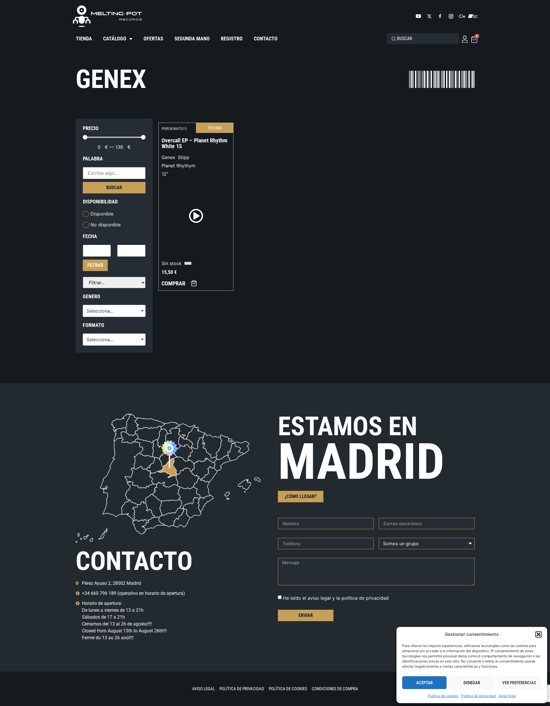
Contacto (266, 39)
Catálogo (114, 39)
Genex (168, 157)
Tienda (84, 39)
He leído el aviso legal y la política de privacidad (336, 598)
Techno (214, 128)
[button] (538, 634)
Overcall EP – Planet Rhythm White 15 (194, 143)
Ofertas (153, 39)
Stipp (183, 157)
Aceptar (424, 682)
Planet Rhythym (178, 165)
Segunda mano (192, 39)
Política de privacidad (478, 696)
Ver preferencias (519, 682)
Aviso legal (507, 696)
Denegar (471, 682)
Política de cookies (443, 696)
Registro (232, 39)
